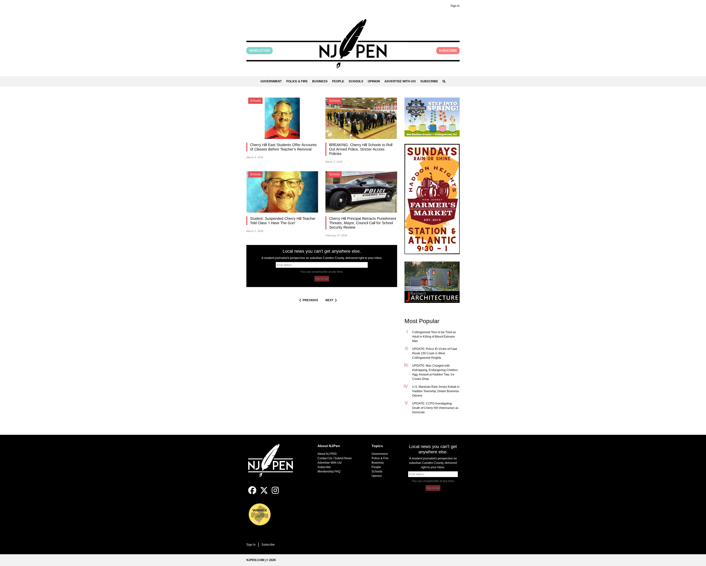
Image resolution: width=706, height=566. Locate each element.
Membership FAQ (329, 471)
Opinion (374, 81)
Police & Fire (297, 81)
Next (329, 300)
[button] (353, 44)
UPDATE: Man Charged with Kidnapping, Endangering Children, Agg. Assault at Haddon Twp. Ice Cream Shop (435, 372)
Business (320, 81)
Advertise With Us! (400, 81)
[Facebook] (252, 493)
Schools (356, 81)
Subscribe (448, 50)
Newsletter (259, 50)
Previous (310, 300)
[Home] (273, 465)
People (338, 81)
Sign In (455, 5)
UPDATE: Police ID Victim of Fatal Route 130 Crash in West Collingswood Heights (434, 353)
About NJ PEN (327, 453)
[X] (264, 493)
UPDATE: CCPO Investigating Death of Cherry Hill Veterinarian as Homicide (435, 408)
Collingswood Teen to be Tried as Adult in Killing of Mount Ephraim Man (434, 337)
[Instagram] (275, 493)
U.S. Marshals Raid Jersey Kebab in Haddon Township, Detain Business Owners (435, 391)
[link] (432, 117)
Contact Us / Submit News (335, 458)
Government (271, 81)
